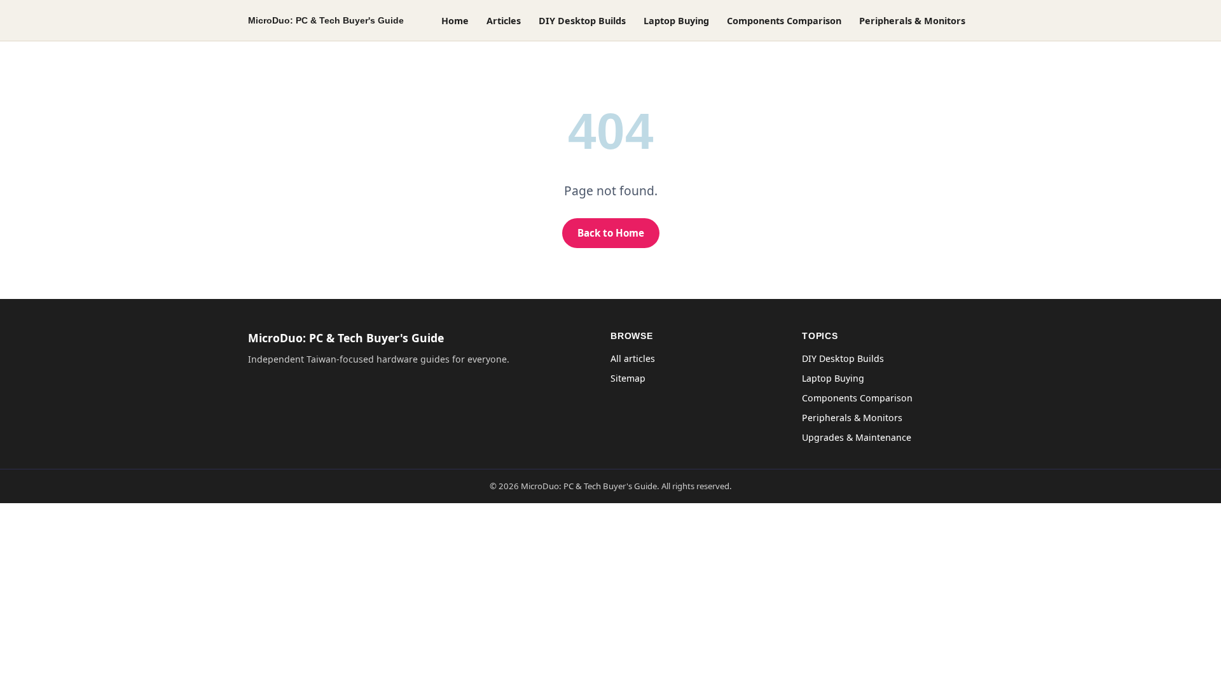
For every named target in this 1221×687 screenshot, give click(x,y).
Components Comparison (784, 21)
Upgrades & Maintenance (856, 437)
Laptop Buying (676, 21)
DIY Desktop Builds (582, 21)
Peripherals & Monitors (912, 21)
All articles (632, 358)
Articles (503, 21)
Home (455, 21)
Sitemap (627, 378)
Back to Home (610, 232)
